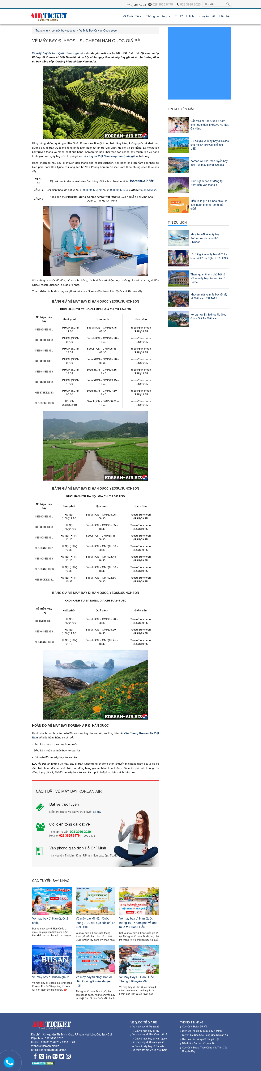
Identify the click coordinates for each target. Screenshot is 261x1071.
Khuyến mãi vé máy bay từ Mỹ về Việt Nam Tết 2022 (208, 296)
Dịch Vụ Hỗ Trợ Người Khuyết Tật (200, 1039)
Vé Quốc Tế (131, 16)
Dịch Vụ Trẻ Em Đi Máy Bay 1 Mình (202, 1030)
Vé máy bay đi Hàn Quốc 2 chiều (50, 920)
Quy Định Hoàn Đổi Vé (194, 1026)
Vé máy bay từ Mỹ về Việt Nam (149, 1050)
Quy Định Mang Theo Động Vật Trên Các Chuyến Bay (204, 1049)
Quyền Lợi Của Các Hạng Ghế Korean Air (205, 1035)
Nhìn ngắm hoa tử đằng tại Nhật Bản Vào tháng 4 (206, 183)
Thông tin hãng (156, 16)
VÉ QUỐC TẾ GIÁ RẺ (143, 1022)
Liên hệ (224, 16)
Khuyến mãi (207, 16)
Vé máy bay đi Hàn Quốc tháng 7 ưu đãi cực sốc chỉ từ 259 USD (95, 922)
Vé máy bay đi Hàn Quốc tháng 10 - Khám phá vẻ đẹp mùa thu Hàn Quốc (138, 922)
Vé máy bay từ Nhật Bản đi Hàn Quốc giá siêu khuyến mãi (94, 981)
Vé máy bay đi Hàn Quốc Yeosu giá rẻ (57, 53)
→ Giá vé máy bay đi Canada (147, 1046)
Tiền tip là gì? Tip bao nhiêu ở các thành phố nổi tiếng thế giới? (208, 204)
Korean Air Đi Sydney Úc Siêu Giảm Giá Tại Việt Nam (208, 316)
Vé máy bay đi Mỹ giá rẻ (145, 1026)
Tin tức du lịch (184, 16)
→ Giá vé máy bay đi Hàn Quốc (149, 1038)
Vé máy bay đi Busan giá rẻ (50, 977)
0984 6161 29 (148, 189)
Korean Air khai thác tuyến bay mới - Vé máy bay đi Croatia (209, 163)
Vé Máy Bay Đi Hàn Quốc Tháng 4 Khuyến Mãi (136, 979)
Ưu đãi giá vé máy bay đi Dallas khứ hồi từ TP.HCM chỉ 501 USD (209, 144)
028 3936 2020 (54, 1038)
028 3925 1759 (119, 189)
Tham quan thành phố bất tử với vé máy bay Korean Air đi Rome (207, 278)
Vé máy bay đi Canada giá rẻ (148, 1042)
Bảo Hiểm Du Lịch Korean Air (198, 1043)
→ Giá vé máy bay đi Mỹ (145, 1030)
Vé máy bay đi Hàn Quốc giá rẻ (149, 1034)
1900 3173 (68, 1042)
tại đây (97, 812)
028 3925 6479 (92, 189)
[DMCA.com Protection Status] (43, 1063)
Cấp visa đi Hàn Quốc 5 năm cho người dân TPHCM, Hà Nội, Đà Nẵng (209, 124)
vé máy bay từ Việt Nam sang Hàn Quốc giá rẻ (109, 156)
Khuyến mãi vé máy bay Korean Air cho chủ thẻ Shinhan (205, 238)
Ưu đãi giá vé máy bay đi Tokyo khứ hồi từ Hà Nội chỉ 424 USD (209, 256)
